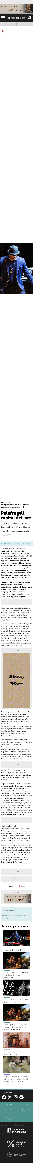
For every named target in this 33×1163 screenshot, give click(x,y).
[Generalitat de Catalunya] (16, 1132)
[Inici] (16, 17)
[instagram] (15, 1098)
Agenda (24, 24)
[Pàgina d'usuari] (30, 19)
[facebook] (4, 1098)
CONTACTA (25, 1104)
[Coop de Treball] (16, 1156)
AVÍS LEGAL (8, 1109)
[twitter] (10, 1098)
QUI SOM (8, 1104)
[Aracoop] (16, 1144)
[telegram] (21, 1098)
